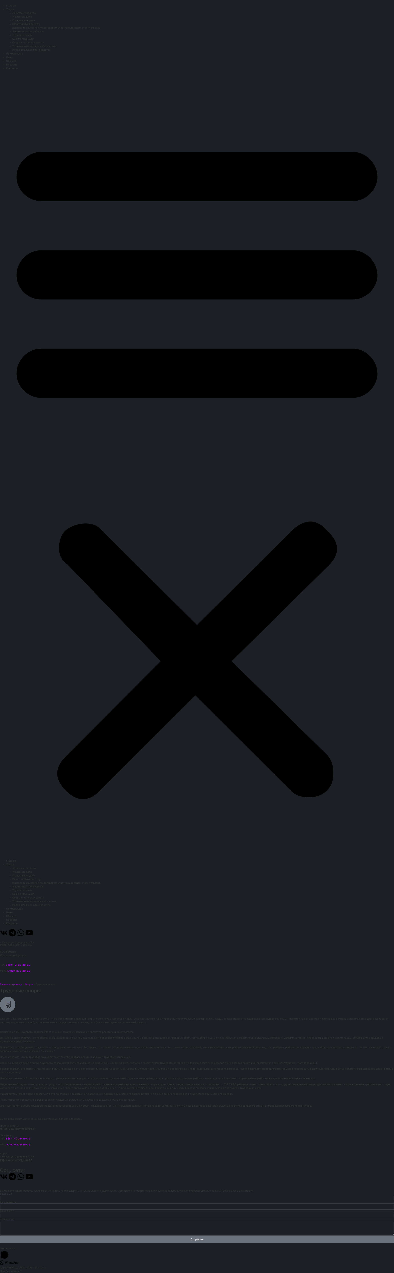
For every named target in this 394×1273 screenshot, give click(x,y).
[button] (197, 464)
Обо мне (11, 60)
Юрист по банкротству (26, 24)
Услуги (10, 9)
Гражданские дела (23, 20)
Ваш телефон (8, 1202)
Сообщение (7, 1219)
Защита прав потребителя (28, 31)
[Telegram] (12, 933)
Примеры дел (14, 53)
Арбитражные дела (24, 12)
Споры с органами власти (28, 42)
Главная (11, 5)
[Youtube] (29, 933)
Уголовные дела (22, 16)
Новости (11, 64)
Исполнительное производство (31, 49)
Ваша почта (7, 1211)
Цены (9, 57)
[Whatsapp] (21, 933)
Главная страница (11, 984)
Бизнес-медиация (23, 38)
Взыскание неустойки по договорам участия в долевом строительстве (56, 27)
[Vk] (4, 933)
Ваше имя (6, 1193)
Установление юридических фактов (34, 46)
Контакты (12, 68)
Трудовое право (22, 35)
